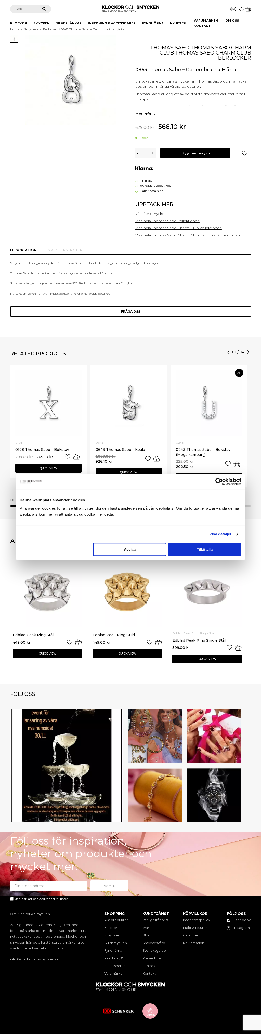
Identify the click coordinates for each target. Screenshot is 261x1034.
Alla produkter (116, 920)
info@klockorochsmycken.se (34, 959)
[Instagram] (117, 817)
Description (23, 250)
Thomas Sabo (169, 48)
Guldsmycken (115, 943)
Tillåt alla (205, 549)
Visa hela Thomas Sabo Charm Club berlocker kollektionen (187, 235)
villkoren (62, 899)
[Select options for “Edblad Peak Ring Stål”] (78, 642)
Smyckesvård (153, 943)
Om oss (232, 20)
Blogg (147, 935)
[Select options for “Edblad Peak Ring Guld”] (158, 642)
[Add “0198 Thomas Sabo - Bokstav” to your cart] (76, 457)
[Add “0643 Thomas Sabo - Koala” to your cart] (156, 459)
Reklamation (193, 943)
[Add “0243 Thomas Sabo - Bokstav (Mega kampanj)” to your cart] (236, 464)
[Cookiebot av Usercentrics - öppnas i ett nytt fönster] (219, 481)
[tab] (23, 250)
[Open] (66, 765)
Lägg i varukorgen (195, 153)
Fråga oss (130, 312)
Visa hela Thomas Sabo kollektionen (167, 221)
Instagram (241, 928)
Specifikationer (65, 250)
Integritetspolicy (196, 920)
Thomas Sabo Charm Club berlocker (213, 55)
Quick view (48, 468)
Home (14, 29)
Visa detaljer (220, 534)
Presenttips (151, 958)
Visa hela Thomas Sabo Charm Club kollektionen (178, 228)
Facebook (242, 920)
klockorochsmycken (65, 714)
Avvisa (130, 549)
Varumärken (206, 20)
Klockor (110, 928)
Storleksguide (154, 950)
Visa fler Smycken (151, 213)
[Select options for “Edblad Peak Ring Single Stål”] (238, 648)
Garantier (190, 935)
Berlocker (50, 29)
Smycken (31, 29)
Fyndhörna (113, 950)
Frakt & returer (195, 928)
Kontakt (202, 26)
